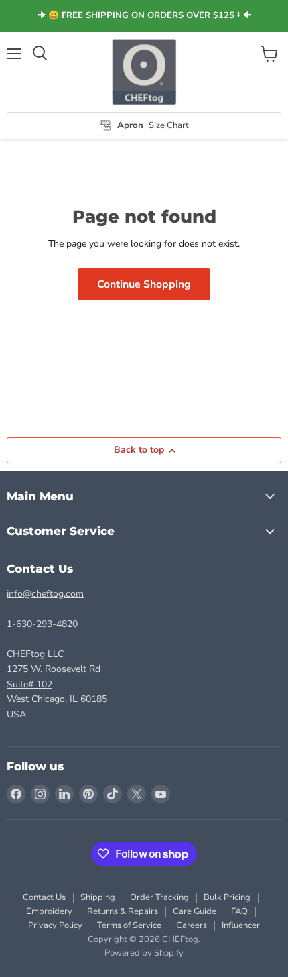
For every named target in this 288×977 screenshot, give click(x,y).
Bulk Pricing (227, 897)
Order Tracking (159, 897)
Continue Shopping (144, 284)
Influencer (241, 925)
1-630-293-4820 (42, 624)
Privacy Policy (55, 925)
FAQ (239, 911)
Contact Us (44, 897)
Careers (191, 925)
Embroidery (49, 911)
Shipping (97, 897)
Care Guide (194, 911)
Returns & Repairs (122, 911)
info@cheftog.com (45, 593)
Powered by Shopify (144, 953)
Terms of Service (129, 925)
